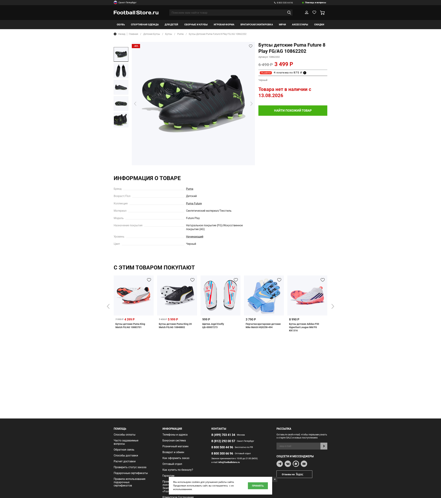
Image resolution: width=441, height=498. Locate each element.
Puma (189, 188)
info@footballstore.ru (229, 462)
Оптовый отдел (172, 464)
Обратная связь (124, 449)
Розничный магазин (175, 446)
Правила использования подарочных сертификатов (129, 482)
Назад (121, 34)
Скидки (319, 24)
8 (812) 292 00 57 (223, 441)
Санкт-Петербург (127, 2)
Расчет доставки (125, 461)
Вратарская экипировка (256, 24)
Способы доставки (126, 455)
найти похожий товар (293, 110)
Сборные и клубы (196, 24)
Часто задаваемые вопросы (126, 442)
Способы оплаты (124, 434)
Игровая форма (224, 24)
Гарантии (168, 475)
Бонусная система (174, 440)
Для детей (171, 24)
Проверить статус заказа (130, 467)
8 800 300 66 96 (222, 453)
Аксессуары (300, 24)
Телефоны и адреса (175, 434)
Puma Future (194, 203)
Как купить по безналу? (177, 469)
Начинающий (194, 236)
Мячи (282, 24)
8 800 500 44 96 (285, 2)
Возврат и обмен (173, 452)
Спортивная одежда (145, 24)
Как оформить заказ (175, 458)
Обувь (121, 24)
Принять (258, 485)
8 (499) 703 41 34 (223, 435)
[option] (121, 54)
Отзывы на (288, 474)
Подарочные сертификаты (131, 473)
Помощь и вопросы (315, 2)
